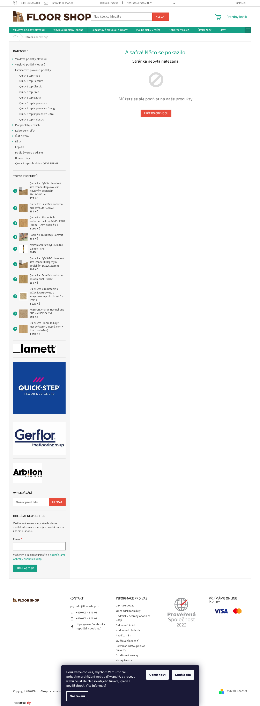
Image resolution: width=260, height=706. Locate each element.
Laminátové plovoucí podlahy (33, 70)
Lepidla (19, 147)
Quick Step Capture (31, 81)
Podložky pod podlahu (29, 153)
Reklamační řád (125, 625)
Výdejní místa (124, 660)
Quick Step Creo (29, 92)
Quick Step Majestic (31, 120)
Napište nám (123, 636)
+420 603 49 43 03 (86, 613)
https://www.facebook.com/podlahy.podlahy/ (91, 626)
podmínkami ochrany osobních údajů (39, 557)
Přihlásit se (25, 568)
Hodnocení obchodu (128, 630)
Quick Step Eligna (30, 98)
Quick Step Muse (29, 76)
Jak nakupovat (109, 3)
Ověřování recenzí (127, 641)
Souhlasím (183, 675)
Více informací (96, 685)
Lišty (18, 142)
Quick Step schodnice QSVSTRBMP (36, 164)
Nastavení (77, 696)
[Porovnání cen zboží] (22, 703)
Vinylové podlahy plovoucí (31, 59)
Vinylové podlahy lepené (30, 65)
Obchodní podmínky (139, 3)
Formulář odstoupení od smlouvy (131, 648)
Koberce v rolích (25, 131)
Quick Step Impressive (33, 103)
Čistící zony (22, 136)
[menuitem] (29, 30)
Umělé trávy (22, 158)
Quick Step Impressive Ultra (36, 114)
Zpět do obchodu (156, 113)
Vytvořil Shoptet (237, 691)
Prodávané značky (127, 655)
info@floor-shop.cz (87, 606)
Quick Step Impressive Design (37, 109)
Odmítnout (157, 675)
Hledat (161, 16)
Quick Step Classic (30, 87)
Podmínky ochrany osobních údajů (133, 618)
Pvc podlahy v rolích (27, 125)
